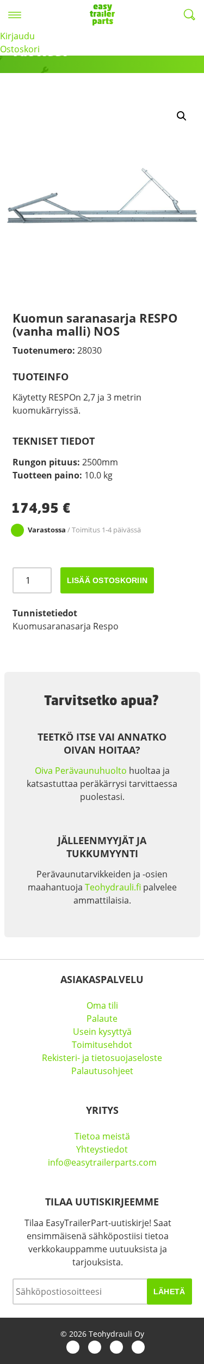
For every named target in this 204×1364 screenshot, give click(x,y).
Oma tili (102, 1005)
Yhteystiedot (102, 1149)
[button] (181, 116)
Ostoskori (20, 49)
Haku (189, 14)
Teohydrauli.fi (113, 887)
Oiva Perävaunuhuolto (81, 771)
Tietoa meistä (102, 1136)
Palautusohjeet (102, 1071)
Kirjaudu (17, 36)
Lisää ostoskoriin (107, 580)
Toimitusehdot (102, 1045)
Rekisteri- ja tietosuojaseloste (102, 1058)
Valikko (14, 14)
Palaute (102, 1018)
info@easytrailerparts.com (102, 1162)
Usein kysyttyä (102, 1032)
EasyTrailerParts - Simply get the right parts (102, 14)
